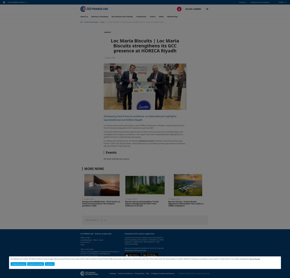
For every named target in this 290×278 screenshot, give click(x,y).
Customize (49, 264)
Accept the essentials (35, 264)
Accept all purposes (18, 264)
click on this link (254, 259)
